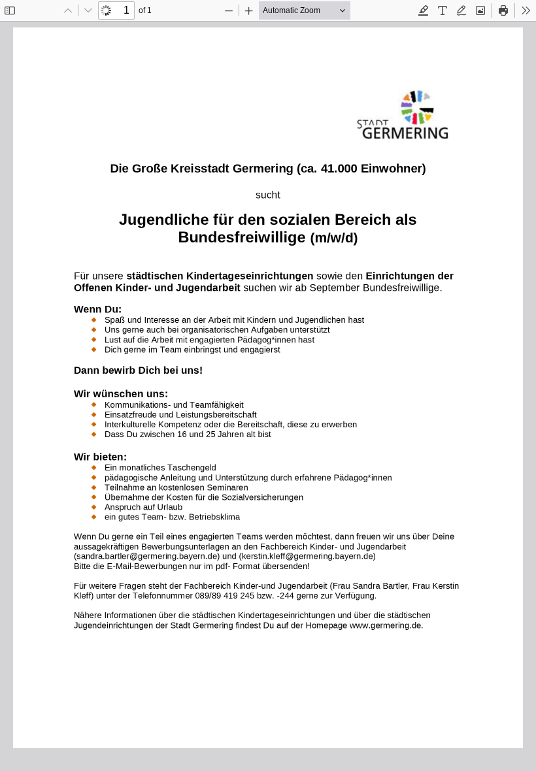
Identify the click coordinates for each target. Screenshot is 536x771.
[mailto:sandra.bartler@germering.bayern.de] (146, 556)
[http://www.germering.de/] (386, 625)
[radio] (423, 10)
